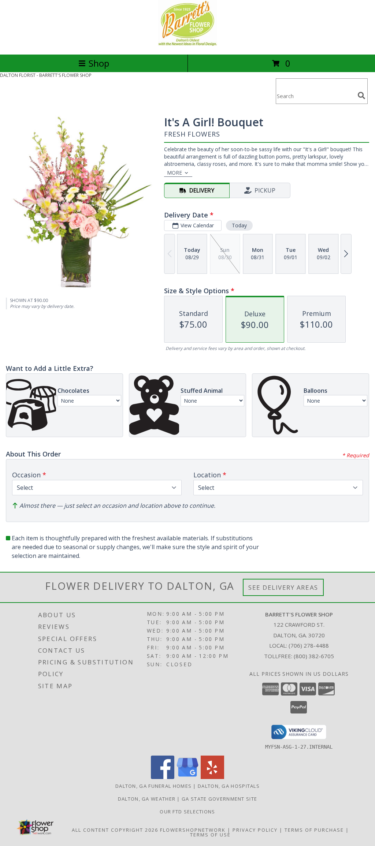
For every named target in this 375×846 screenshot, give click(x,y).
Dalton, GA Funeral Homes (153, 786)
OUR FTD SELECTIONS (187, 811)
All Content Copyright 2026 (115, 830)
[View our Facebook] (162, 777)
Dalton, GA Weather (146, 798)
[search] (361, 96)
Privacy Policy (255, 830)
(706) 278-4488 (309, 645)
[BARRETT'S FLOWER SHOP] (187, 43)
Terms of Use (210, 834)
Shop (99, 63)
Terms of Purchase (314, 830)
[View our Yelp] (212, 777)
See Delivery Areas (283, 587)
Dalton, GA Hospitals (229, 786)
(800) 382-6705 (314, 656)
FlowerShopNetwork (193, 830)
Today (239, 225)
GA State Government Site (219, 798)
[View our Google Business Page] (187, 777)
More (174, 172)
